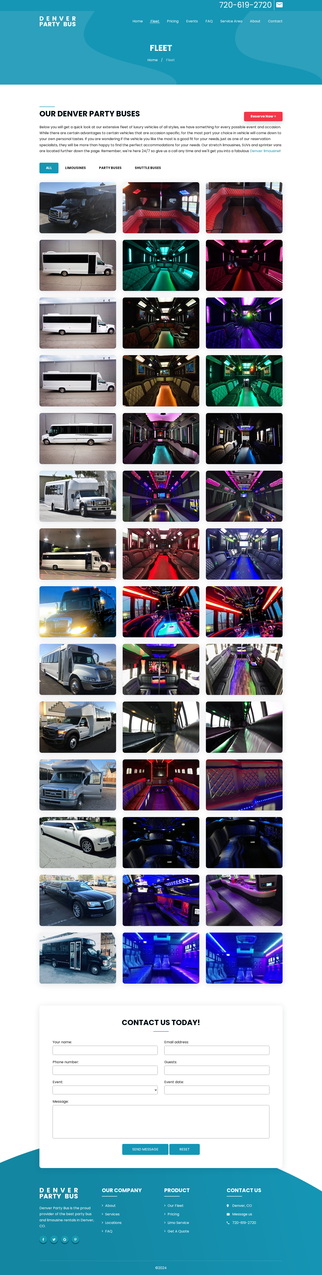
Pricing (173, 21)
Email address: (176, 1042)
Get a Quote (178, 1231)
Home (138, 21)
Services (112, 1214)
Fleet (154, 21)
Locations (113, 1222)
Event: (58, 1082)
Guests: (170, 1062)
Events (192, 21)
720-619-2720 (244, 1222)
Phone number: (66, 1062)
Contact (275, 21)
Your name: (62, 1042)
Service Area (231, 21)
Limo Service (178, 1222)
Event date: (174, 1082)
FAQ (209, 21)
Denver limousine (265, 150)
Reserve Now (262, 116)
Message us (242, 1214)
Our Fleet (176, 1205)
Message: (61, 1101)
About (255, 21)
